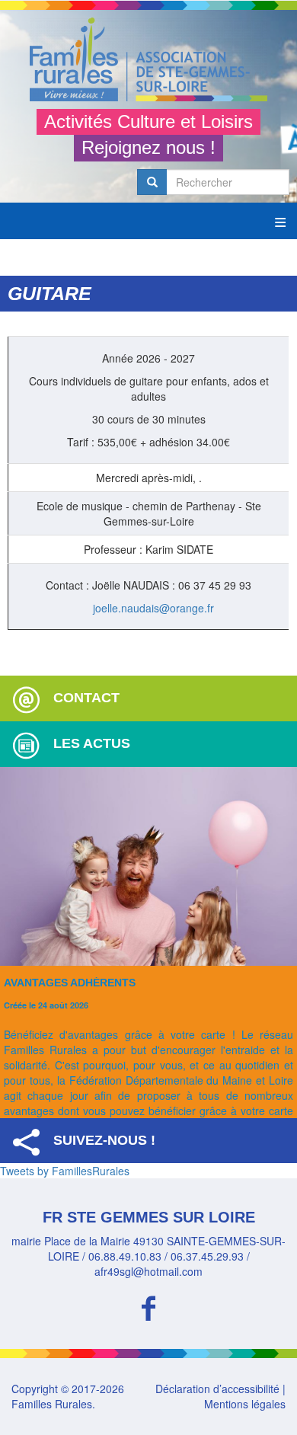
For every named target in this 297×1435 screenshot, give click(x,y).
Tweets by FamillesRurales (64, 1170)
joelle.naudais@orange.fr (153, 607)
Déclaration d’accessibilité (217, 1388)
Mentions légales (245, 1403)
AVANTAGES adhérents (70, 982)
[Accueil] (148, 59)
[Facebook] (148, 1305)
